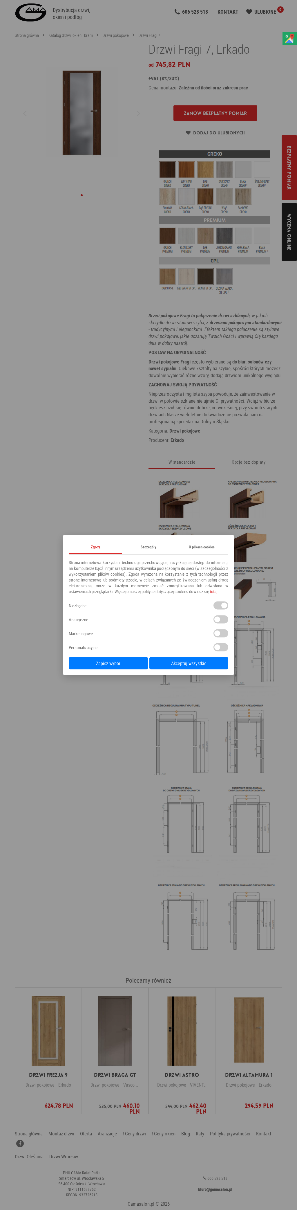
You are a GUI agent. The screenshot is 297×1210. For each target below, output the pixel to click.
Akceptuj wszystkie (189, 663)
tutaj (213, 591)
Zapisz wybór (108, 663)
